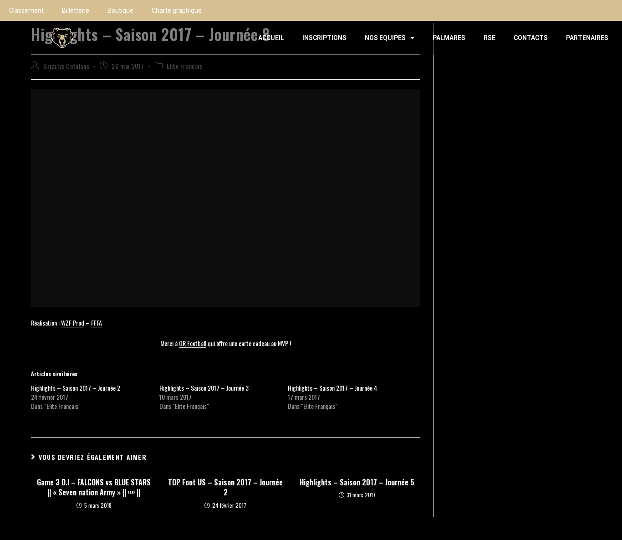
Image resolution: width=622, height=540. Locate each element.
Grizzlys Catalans (66, 66)
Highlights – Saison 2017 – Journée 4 (332, 387)
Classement (26, 10)
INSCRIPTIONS (324, 37)
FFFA (96, 322)
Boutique (120, 10)
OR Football (192, 343)
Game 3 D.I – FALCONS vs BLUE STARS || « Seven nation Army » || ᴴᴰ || (94, 487)
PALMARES (449, 37)
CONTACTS (531, 37)
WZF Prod (72, 322)
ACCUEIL (271, 37)
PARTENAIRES (587, 37)
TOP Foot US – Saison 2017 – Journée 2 (225, 487)
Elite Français (184, 66)
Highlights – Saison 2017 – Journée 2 (75, 387)
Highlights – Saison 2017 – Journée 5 (357, 482)
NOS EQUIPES (385, 37)
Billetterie (75, 10)
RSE (489, 37)
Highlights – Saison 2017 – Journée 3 (204, 387)
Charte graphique (177, 10)
